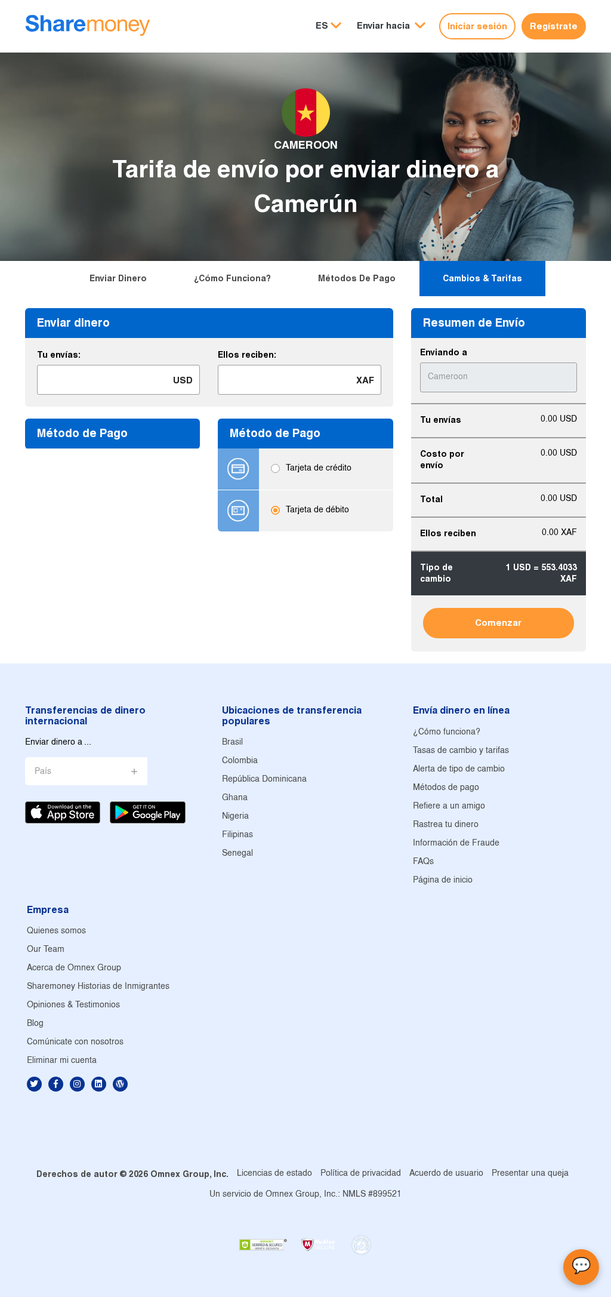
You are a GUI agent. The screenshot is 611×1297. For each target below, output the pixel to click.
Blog (35, 1023)
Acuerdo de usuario (446, 1173)
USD (183, 380)
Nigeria (235, 816)
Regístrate (554, 26)
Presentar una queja (530, 1173)
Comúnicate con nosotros (75, 1042)
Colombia (240, 761)
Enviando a (443, 352)
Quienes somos (56, 931)
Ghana (235, 798)
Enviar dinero (118, 278)
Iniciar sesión (477, 26)
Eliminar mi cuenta (62, 1061)
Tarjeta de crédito (318, 469)
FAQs (423, 862)
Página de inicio (443, 880)
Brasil (232, 742)
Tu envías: (59, 354)
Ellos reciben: (247, 354)
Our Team (45, 949)
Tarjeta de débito (317, 511)
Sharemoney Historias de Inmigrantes (98, 986)
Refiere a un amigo (449, 806)
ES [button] (322, 25)
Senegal (237, 853)
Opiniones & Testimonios (73, 1005)
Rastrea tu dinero (446, 825)
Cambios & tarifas (482, 278)
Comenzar (498, 622)
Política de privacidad (360, 1173)
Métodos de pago (357, 278)
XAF (365, 380)
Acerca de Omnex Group (74, 968)
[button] (391, 26)
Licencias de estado (274, 1173)
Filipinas (237, 835)
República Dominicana (264, 779)
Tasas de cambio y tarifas (461, 751)
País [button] (43, 771)
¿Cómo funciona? (232, 278)
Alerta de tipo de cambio (459, 769)
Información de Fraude (456, 843)
